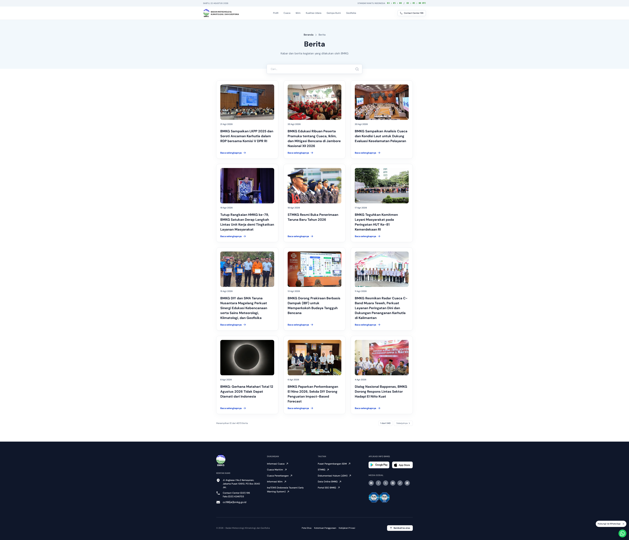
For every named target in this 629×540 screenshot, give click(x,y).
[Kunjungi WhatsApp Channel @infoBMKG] (407, 483)
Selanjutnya (402, 423)
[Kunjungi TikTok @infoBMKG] (400, 483)
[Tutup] (623, 524)
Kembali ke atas (402, 528)
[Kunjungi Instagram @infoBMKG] (392, 483)
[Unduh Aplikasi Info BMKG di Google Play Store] (379, 465)
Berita (322, 34)
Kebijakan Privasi (347, 528)
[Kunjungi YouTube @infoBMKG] (371, 483)
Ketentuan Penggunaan (325, 528)
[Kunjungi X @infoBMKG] (385, 483)
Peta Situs (307, 528)
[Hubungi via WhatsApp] (622, 533)
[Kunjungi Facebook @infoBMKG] (378, 483)
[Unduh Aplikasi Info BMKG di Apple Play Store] (402, 465)
